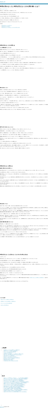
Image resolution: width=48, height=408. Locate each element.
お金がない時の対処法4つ (8, 352)
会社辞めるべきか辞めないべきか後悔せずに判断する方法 (13, 353)
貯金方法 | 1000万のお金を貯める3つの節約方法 (12, 357)
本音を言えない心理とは (6, 26)
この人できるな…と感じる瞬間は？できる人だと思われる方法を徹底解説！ (16, 381)
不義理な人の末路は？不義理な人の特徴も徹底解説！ (13, 390)
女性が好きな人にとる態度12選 (9, 355)
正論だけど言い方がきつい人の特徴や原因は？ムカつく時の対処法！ (15, 391)
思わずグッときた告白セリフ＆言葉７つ (10, 356)
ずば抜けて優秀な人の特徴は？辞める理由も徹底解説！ (13, 388)
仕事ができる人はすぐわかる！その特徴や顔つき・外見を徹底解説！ (15, 382)
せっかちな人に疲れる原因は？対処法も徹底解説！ (12, 387)
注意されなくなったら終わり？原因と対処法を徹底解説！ (13, 385)
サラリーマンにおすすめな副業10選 (6, 303)
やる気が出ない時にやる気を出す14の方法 (11, 360)
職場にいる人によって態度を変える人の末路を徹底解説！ (13, 383)
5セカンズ (2, 1)
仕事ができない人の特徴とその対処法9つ (37, 277)
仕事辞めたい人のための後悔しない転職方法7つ (8, 301)
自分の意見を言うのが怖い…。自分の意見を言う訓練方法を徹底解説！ (16, 389)
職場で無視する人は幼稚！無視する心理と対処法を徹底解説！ (14, 386)
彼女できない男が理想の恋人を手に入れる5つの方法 (12, 354)
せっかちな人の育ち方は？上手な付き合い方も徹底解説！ (13, 379)
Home (1, 3)
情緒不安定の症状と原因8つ (8, 359)
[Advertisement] (24, 36)
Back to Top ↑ (2, 407)
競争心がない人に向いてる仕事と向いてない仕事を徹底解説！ (14, 380)
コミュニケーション (6, 3)
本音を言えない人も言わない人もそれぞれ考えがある (11, 27)
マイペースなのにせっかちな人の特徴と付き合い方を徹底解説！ (15, 384)
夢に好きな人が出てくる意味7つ (9, 358)
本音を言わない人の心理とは (7, 25)
